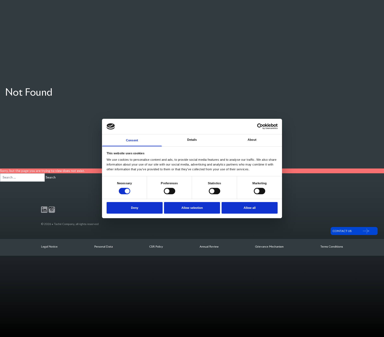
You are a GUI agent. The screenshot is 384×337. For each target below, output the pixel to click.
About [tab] (252, 139)
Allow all (250, 207)
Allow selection (192, 207)
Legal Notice (49, 246)
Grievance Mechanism (269, 246)
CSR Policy (156, 246)
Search (51, 177)
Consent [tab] (132, 140)
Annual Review (209, 246)
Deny (134, 207)
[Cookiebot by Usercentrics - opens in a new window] (260, 126)
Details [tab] (192, 139)
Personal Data (103, 246)
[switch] (169, 191)
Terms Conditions (331, 246)
